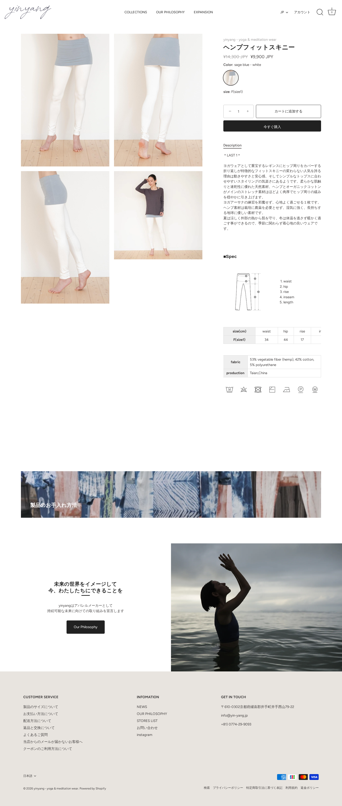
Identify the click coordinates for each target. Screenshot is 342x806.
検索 (207, 787)
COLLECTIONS (135, 12)
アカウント (302, 12)
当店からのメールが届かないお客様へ (53, 742)
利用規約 (291, 787)
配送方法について (37, 721)
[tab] (234, 145)
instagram (144, 735)
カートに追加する (288, 111)
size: (226, 92)
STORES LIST (147, 721)
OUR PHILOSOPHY (170, 12)
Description (232, 145)
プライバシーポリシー (228, 787)
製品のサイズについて (40, 707)
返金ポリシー (310, 787)
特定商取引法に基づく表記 (264, 787)
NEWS (142, 707)
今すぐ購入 (272, 127)
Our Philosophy (85, 627)
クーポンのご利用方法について (47, 749)
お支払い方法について (40, 714)
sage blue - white (230, 77)
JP (282, 12)
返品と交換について (39, 728)
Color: (242, 65)
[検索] (320, 12)
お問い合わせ (147, 728)
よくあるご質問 (35, 735)
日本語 (27, 776)
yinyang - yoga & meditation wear (249, 39)
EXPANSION (203, 12)
